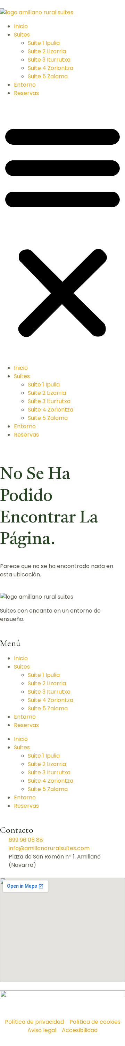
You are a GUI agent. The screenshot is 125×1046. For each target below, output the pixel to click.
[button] (62, 230)
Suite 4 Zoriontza (50, 68)
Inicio (21, 26)
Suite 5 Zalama (48, 76)
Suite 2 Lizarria (47, 51)
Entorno (25, 85)
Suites (22, 35)
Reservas (26, 93)
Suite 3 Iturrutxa (49, 60)
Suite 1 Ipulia (44, 43)
